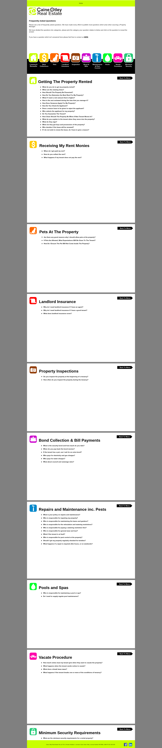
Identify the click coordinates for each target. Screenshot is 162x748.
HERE (86, 37)
